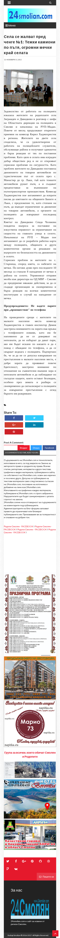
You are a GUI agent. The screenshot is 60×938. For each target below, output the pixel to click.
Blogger (23, 447)
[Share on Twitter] (34, 418)
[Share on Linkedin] (34, 425)
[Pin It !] (14, 431)
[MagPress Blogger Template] (30, 15)
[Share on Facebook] (14, 418)
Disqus (36, 447)
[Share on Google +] (14, 425)
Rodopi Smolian (14, 935)
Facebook (49, 447)
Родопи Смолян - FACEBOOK (18, 526)
